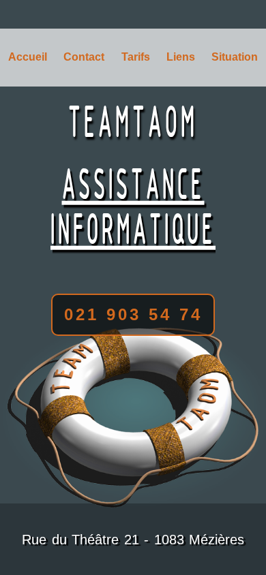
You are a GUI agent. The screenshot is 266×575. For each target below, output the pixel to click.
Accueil (27, 57)
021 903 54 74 (133, 314)
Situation (234, 57)
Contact (83, 57)
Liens (180, 57)
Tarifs (135, 57)
